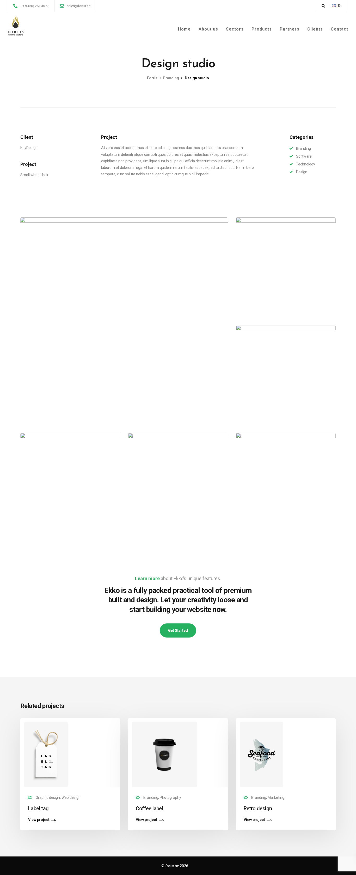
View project (39, 820)
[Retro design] (261, 754)
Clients (315, 29)
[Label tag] (46, 754)
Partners (289, 29)
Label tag (38, 808)
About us (208, 29)
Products (261, 29)
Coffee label (149, 808)
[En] (334, 6)
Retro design (258, 808)
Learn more (147, 578)
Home (184, 29)
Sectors (235, 29)
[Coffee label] (164, 754)
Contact (339, 29)
